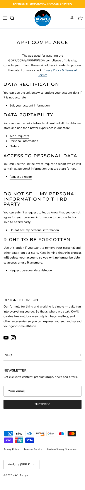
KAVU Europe (20, 475)
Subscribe (42, 404)
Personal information (24, 141)
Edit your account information (30, 105)
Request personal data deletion (31, 270)
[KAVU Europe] (42, 18)
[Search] (14, 18)
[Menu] (5, 18)
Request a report (21, 177)
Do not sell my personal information (34, 230)
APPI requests (19, 136)
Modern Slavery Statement (62, 449)
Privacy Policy (11, 449)
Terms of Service (33, 449)
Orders (14, 146)
